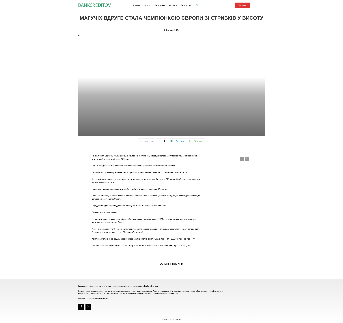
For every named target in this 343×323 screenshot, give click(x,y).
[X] (88, 307)
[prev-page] (242, 159)
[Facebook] (81, 307)
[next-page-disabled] (247, 159)
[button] (196, 5)
